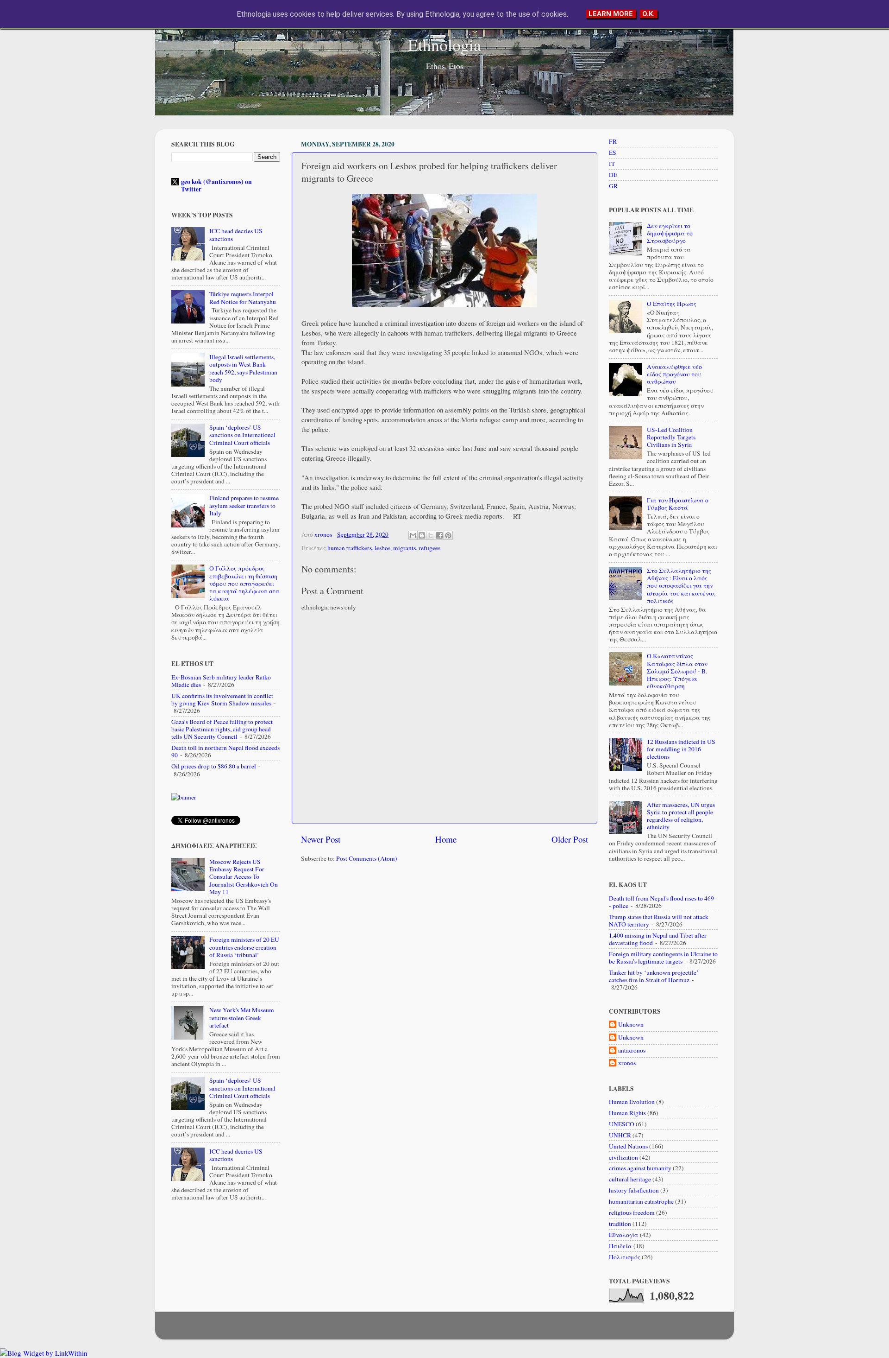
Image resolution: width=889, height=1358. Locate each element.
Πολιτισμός (624, 1257)
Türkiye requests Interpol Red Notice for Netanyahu (242, 297)
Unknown (631, 1024)
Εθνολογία (624, 1235)
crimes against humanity (640, 1168)
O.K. (648, 14)
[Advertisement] (444, 942)
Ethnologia (444, 44)
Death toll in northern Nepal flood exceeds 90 (225, 751)
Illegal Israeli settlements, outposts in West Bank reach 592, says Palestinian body (243, 368)
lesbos (382, 548)
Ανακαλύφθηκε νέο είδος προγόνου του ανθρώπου (674, 374)
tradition (620, 1223)
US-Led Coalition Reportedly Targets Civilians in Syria (671, 437)
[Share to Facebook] (439, 535)
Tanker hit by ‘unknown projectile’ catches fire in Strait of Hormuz (654, 976)
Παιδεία (620, 1246)
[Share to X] (430, 535)
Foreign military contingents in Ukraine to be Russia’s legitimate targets (663, 957)
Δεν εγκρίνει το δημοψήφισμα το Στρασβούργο (670, 233)
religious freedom (632, 1212)
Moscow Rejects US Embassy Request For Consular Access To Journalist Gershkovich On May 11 (243, 876)
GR (613, 186)
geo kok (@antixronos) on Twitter (216, 185)
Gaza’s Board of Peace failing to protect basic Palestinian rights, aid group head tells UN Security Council (222, 729)
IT (612, 163)
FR (613, 141)
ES (612, 152)
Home (446, 839)
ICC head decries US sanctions (236, 234)
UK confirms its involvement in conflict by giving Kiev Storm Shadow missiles (222, 699)
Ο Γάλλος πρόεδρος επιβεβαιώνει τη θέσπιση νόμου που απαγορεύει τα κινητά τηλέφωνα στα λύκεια (244, 583)
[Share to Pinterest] (448, 535)
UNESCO (621, 1124)
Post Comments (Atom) (366, 858)
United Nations (628, 1146)
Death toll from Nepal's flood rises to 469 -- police (663, 902)
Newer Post (320, 839)
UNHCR (620, 1135)
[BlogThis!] (421, 535)
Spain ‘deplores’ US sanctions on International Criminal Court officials (242, 434)
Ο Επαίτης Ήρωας (671, 303)
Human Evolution (632, 1102)
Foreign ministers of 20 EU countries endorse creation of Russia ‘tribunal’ (244, 946)
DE (613, 175)
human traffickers (349, 548)
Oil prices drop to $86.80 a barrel (213, 766)
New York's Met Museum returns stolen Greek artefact (241, 1017)
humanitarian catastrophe (641, 1201)
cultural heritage (630, 1179)
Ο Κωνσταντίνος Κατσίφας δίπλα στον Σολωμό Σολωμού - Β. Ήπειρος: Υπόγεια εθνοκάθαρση (677, 671)
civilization (623, 1157)
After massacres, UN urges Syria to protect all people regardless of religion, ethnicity (681, 815)
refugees (429, 548)
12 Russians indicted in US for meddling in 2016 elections (681, 749)
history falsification (634, 1190)
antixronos (631, 1050)
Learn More (610, 14)
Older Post (569, 839)
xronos (627, 1063)
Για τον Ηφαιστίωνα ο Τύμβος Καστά (677, 504)
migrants (404, 548)
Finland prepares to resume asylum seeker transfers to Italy (244, 505)
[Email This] (413, 535)
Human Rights (627, 1113)
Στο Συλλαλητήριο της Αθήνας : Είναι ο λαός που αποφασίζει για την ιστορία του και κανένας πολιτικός (681, 585)
